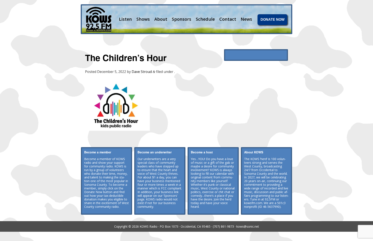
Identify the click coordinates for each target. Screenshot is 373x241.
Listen (125, 19)
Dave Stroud (142, 71)
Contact (227, 19)
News (246, 19)
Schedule (205, 19)
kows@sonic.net (247, 226)
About (160, 19)
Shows (143, 19)
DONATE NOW (272, 19)
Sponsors (181, 19)
